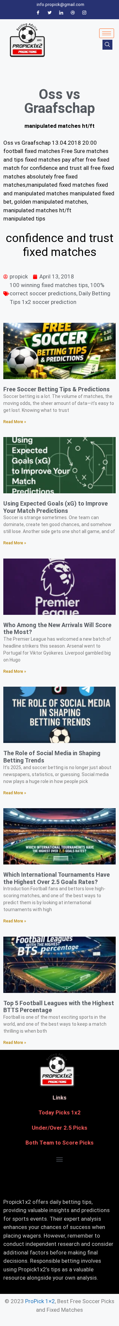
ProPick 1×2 (40, 1301)
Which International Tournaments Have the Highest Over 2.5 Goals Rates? (56, 878)
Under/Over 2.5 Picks (59, 1127)
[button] (59, 1159)
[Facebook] (38, 13)
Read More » (14, 421)
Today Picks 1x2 (59, 1112)
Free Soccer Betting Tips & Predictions (56, 389)
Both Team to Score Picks (59, 1142)
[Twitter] (50, 13)
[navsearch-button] (107, 45)
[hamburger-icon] (106, 33)
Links (59, 1097)
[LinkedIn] (61, 13)
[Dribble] (73, 13)
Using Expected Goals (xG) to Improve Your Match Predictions (55, 507)
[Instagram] (84, 13)
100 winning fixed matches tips (49, 285)
